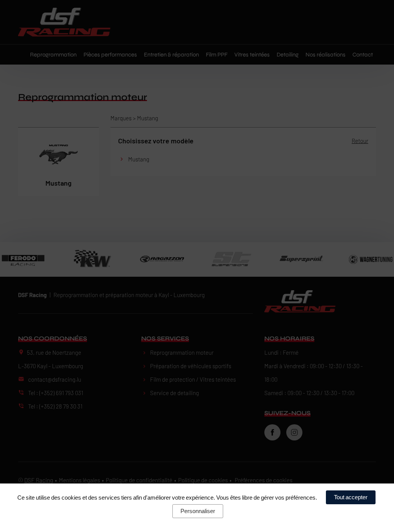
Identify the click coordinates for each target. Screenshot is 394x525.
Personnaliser (197, 511)
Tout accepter (350, 497)
